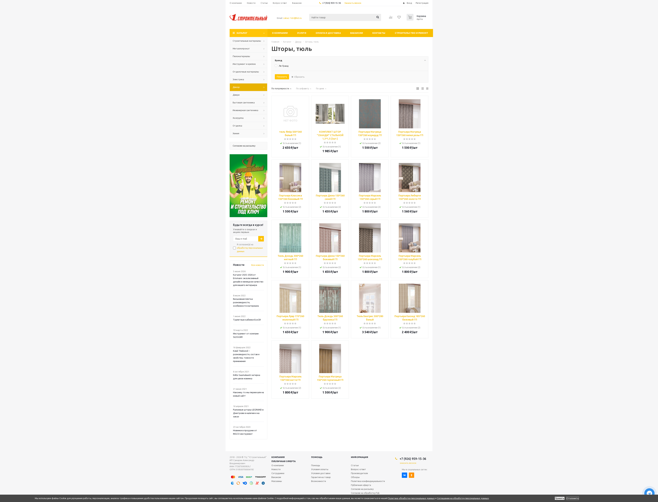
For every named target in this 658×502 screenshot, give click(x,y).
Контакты (378, 33)
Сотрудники (277, 473)
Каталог (242, 33)
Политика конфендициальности (368, 481)
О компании (280, 33)
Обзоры (355, 477)
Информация (359, 457)
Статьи (355, 465)
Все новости (257, 265)
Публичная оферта (283, 461)
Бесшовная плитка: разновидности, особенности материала (246, 302)
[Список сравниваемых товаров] (390, 18)
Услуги (301, 33)
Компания (278, 457)
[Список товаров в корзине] (417, 20)
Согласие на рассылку (362, 489)
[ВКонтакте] (404, 475)
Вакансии (356, 33)
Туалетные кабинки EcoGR (247, 319)
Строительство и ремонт (411, 33)
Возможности (318, 481)
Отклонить (572, 498)
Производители (359, 473)
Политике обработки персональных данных (411, 498)
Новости (276, 469)
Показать (282, 76)
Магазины (276, 481)
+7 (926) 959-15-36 (331, 3)
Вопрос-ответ (358, 469)
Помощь (316, 457)
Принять (559, 498)
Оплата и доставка (328, 33)
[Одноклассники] (411, 475)
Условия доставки (320, 473)
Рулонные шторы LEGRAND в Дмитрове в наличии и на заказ (248, 413)
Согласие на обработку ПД (365, 493)
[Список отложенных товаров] (399, 18)
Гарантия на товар (321, 477)
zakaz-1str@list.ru (292, 18)
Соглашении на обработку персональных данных (463, 498)
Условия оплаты (319, 469)
